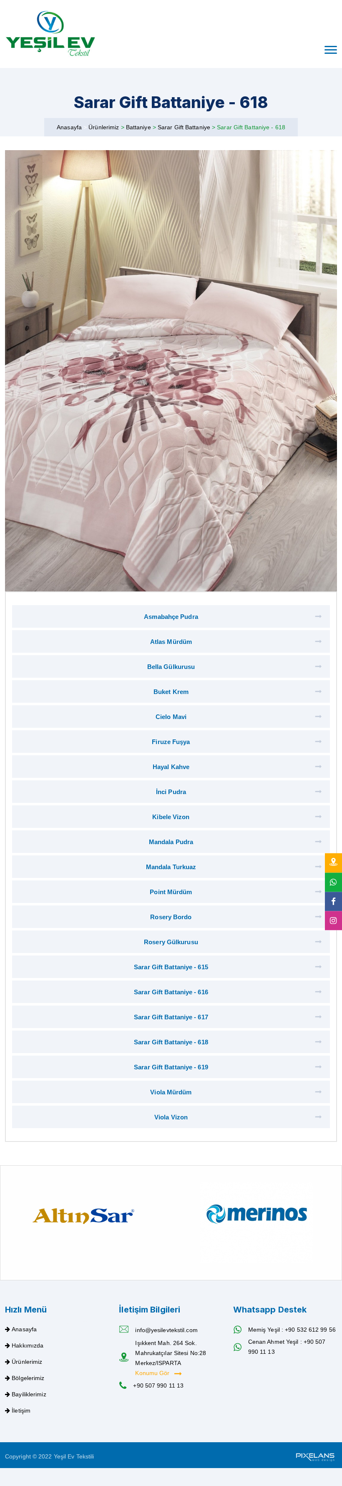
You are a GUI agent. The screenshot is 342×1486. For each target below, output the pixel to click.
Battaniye (139, 127)
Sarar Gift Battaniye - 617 (171, 1017)
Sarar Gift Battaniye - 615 (171, 967)
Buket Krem (171, 691)
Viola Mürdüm (170, 1092)
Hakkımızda (27, 1345)
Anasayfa (69, 127)
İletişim (21, 1410)
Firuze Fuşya (171, 741)
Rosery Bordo (170, 916)
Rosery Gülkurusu (171, 941)
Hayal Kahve (171, 766)
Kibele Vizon (170, 816)
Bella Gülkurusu (171, 666)
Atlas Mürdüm (171, 641)
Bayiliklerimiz (29, 1394)
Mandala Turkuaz (171, 866)
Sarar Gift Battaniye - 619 (171, 1067)
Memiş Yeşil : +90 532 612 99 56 (292, 1329)
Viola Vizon (171, 1117)
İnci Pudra (171, 791)
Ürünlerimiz (104, 127)
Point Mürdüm (171, 891)
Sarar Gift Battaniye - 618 (171, 1042)
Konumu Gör (153, 1373)
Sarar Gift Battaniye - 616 (171, 992)
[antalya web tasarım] (314, 1456)
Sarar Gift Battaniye (185, 127)
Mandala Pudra (171, 841)
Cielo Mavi (171, 716)
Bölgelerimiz (28, 1378)
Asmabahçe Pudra (171, 616)
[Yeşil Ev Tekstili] (50, 34)
